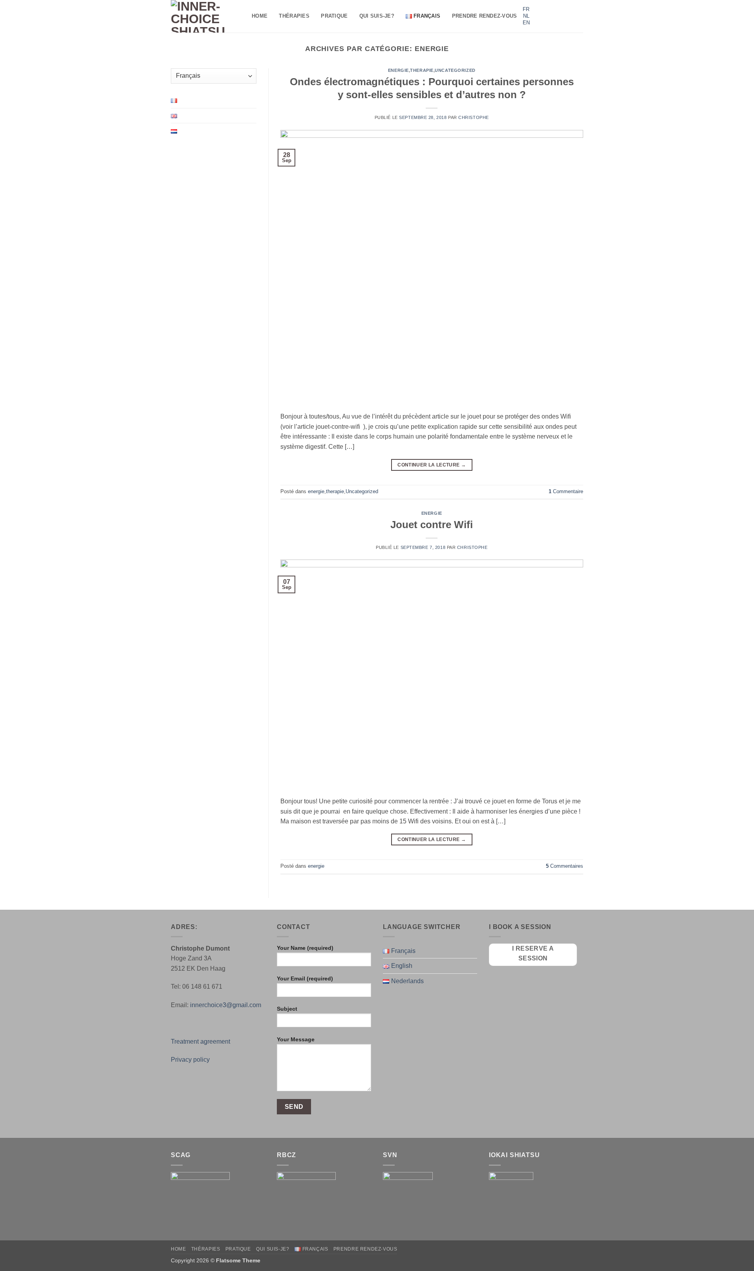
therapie (421, 70)
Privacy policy (190, 1059)
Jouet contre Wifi (431, 524)
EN (526, 23)
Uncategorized (455, 70)
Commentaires (564, 866)
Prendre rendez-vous (484, 16)
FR (526, 9)
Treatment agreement (200, 1041)
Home (259, 16)
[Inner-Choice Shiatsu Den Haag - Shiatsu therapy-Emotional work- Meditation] (205, 16)
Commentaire (566, 491)
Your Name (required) (305, 948)
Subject (287, 1009)
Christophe (473, 117)
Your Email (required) (305, 978)
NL (526, 16)
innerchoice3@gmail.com (225, 1005)
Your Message (296, 1039)
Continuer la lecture (431, 465)
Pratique (334, 16)
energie (398, 70)
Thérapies (294, 16)
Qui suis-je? (376, 16)
